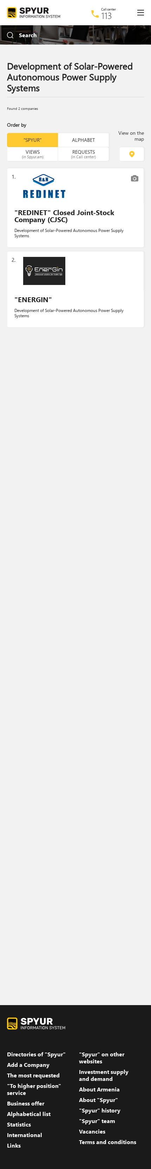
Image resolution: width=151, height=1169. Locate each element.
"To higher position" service (34, 1089)
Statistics (19, 1124)
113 (106, 15)
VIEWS (33, 153)
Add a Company (28, 1064)
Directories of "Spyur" (36, 1054)
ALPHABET (83, 140)
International (24, 1134)
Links (14, 1145)
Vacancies (92, 1131)
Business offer (25, 1103)
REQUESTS (83, 153)
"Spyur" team (97, 1120)
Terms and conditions (107, 1141)
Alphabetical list (29, 1113)
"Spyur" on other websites (101, 1058)
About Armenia (99, 1089)
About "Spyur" (98, 1099)
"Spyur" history (99, 1110)
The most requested (33, 1075)
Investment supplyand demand (104, 1075)
